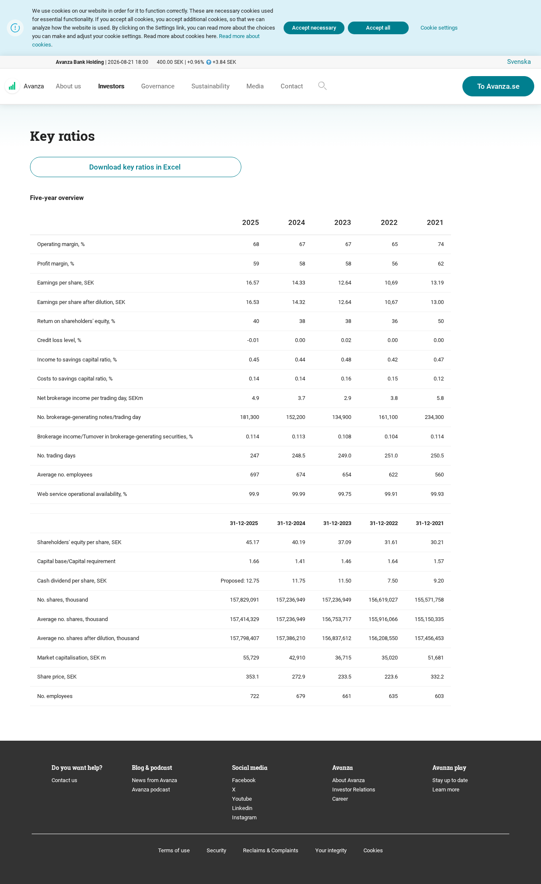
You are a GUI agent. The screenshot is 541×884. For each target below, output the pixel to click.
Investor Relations (353, 789)
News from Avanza (154, 780)
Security (216, 850)
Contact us (64, 780)
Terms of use (174, 850)
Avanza (34, 86)
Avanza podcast (151, 789)
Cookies (373, 850)
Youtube (242, 799)
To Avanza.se (498, 86)
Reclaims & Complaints (270, 850)
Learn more (445, 789)
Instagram (244, 817)
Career (340, 799)
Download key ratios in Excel (135, 167)
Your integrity (331, 850)
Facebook (244, 780)
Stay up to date (450, 780)
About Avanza (348, 780)
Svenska (519, 62)
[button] (439, 28)
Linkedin (242, 808)
